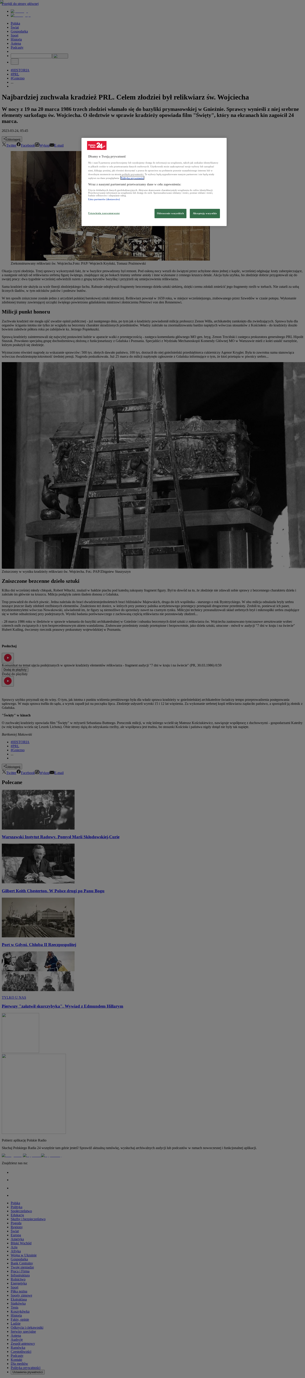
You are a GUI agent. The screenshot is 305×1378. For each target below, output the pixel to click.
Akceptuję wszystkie (205, 213)
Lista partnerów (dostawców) (104, 199)
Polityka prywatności (132, 177)
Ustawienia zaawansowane (104, 213)
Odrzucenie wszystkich (170, 213)
